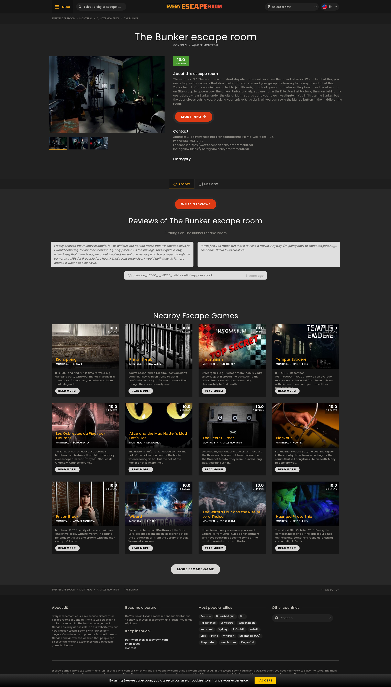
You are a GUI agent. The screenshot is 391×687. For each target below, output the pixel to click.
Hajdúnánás (208, 622)
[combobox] (292, 7)
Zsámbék (239, 629)
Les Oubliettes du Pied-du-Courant (81, 435)
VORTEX (298, 442)
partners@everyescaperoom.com (146, 639)
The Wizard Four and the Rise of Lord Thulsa (231, 514)
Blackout (284, 438)
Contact (130, 648)
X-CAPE (77, 364)
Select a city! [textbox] (281, 7)
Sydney (222, 629)
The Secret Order (218, 438)
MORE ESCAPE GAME (195, 569)
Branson (206, 616)
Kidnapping (66, 359)
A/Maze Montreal (108, 18)
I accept (265, 680)
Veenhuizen (228, 642)
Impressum (132, 643)
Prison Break (140, 359)
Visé (203, 636)
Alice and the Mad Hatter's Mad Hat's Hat (158, 435)
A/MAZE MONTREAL (205, 45)
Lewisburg (227, 622)
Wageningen (247, 622)
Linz (242, 616)
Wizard (135, 516)
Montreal (85, 18)
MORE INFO (191, 116)
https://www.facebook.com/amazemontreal (221, 145)
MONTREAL (180, 45)
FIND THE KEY (227, 364)
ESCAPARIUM (153, 364)
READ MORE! (67, 391)
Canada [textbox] (286, 618)
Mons (214, 636)
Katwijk (254, 629)
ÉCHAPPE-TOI (81, 442)
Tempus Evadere (291, 359)
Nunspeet (207, 629)
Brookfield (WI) (225, 616)
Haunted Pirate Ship (294, 516)
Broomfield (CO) (249, 636)
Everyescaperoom (63, 18)
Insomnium (213, 359)
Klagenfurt (247, 642)
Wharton (228, 636)
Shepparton (208, 642)
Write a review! (195, 204)
